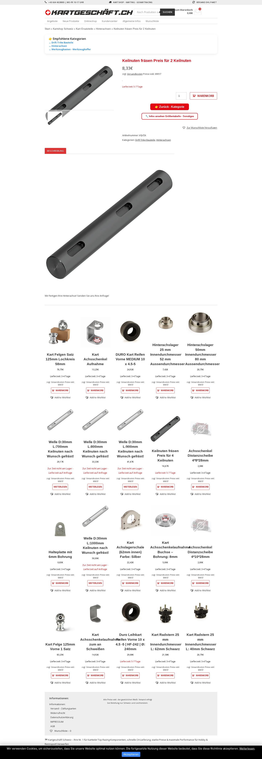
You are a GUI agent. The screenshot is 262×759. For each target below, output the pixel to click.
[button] (199, 127)
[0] (197, 13)
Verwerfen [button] (63, 744)
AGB (52, 726)
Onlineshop (90, 21)
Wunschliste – (62, 730)
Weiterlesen (60, 486)
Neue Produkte (71, 21)
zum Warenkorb (184, 10)
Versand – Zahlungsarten (63, 708)
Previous (39, 95)
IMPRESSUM (56, 721)
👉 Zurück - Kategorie (169, 106)
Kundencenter (109, 21)
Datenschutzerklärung (61, 717)
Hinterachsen (103, 28)
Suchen (167, 12)
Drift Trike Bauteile (145, 140)
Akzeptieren (131, 754)
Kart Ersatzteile (84, 28)
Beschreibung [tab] (55, 150)
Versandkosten (135, 73)
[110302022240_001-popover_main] (79, 95)
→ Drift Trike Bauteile (61, 42)
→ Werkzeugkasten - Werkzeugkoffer (70, 49)
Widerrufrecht (57, 713)
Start (47, 28)
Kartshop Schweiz (63, 28)
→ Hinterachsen (58, 45)
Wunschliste (152, 21)
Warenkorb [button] (62, 390)
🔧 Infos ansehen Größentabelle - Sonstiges (169, 116)
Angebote (52, 21)
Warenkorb (205, 96)
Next (119, 95)
